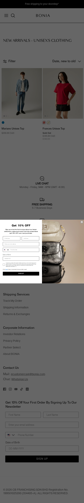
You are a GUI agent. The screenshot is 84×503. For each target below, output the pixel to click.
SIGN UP (21, 273)
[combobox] (6, 250)
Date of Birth (7, 255)
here (6, 269)
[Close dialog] (81, 222)
